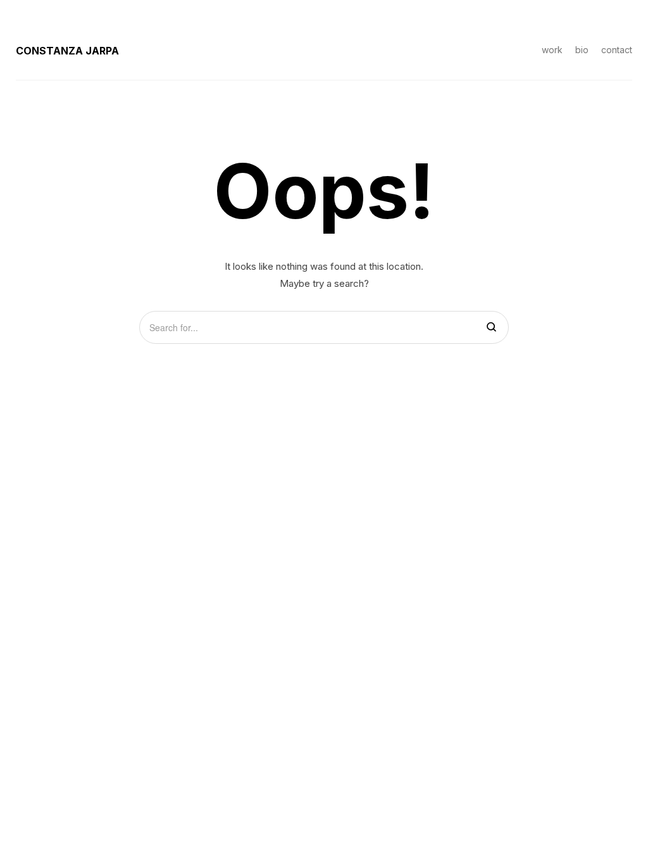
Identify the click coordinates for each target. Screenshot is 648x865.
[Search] (491, 328)
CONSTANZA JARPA (67, 50)
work (552, 49)
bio (582, 49)
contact (616, 49)
